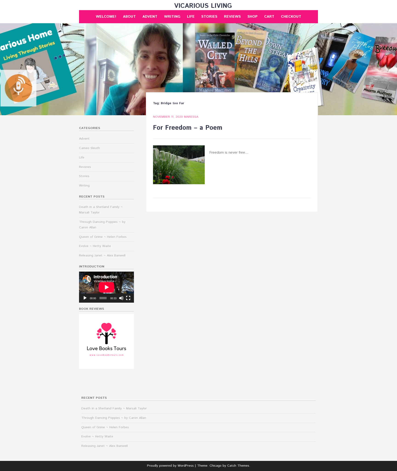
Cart (269, 16)
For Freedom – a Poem (187, 127)
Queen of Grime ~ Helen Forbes (103, 237)
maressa (191, 117)
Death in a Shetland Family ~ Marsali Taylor (114, 408)
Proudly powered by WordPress (170, 465)
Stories (209, 16)
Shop (252, 16)
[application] (106, 287)
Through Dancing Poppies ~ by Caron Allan (113, 418)
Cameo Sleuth (89, 148)
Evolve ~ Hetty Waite (95, 246)
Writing (172, 16)
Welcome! (106, 16)
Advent (149, 16)
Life (191, 16)
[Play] (85, 298)
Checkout (291, 16)
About (129, 16)
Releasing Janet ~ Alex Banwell (102, 255)
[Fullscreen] (128, 298)
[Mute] (121, 298)
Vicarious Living (203, 6)
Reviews (232, 16)
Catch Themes (238, 465)
